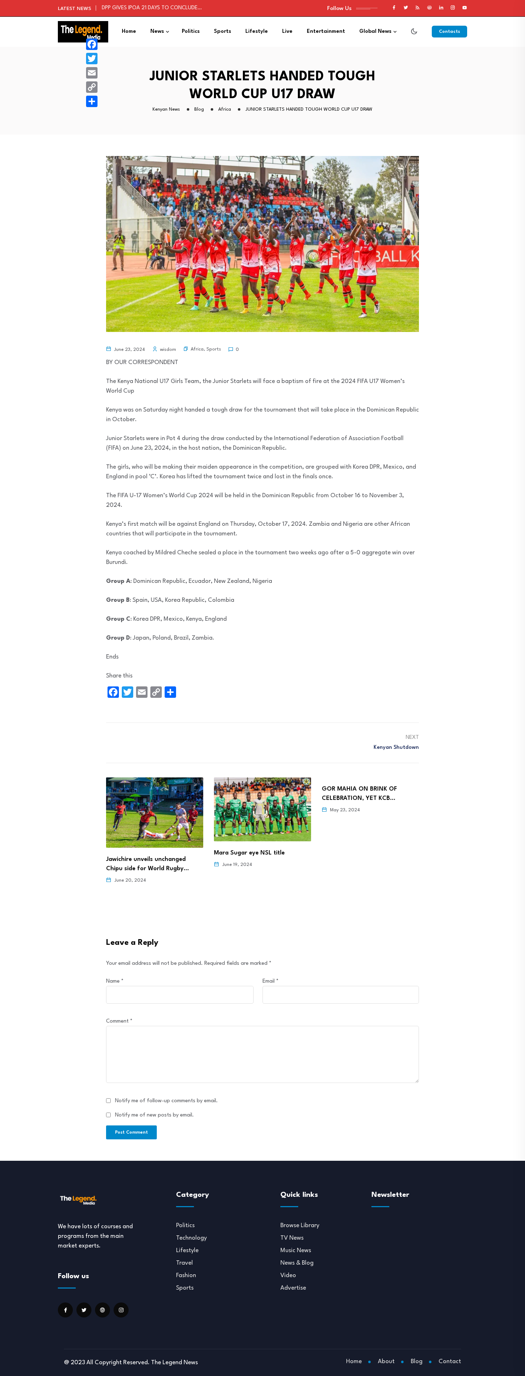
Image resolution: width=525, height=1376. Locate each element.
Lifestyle (256, 31)
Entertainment (326, 31)
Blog (416, 1362)
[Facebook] (92, 44)
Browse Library (299, 1226)
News (157, 31)
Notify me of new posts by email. (154, 1115)
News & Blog (297, 1263)
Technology (191, 1238)
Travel (184, 1263)
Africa (197, 349)
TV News (292, 1238)
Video (288, 1275)
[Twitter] (92, 58)
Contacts (449, 31)
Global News (375, 31)
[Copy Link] (92, 87)
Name (115, 981)
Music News (295, 1251)
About (386, 1362)
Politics (191, 31)
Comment (119, 1021)
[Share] (92, 101)
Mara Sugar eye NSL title (141, 853)
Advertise (293, 1288)
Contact (450, 1362)
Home (129, 31)
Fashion (186, 1275)
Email (270, 981)
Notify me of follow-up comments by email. (166, 1101)
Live (287, 31)
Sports (222, 31)
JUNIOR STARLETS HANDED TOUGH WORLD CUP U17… (166, 11)
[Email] (92, 73)
